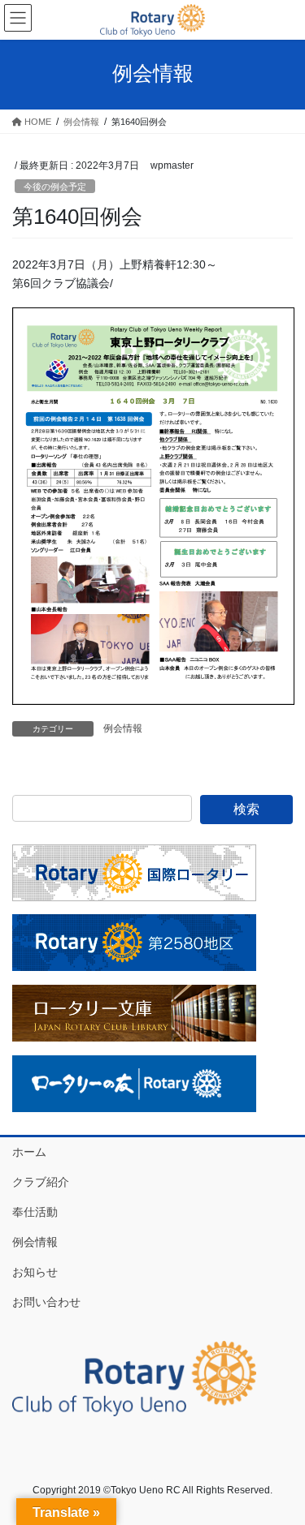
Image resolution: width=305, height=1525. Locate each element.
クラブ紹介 (40, 1181)
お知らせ (35, 1271)
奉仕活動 (35, 1211)
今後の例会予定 (55, 186)
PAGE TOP (282, 1465)
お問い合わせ (46, 1301)
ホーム (29, 1151)
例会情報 (122, 728)
